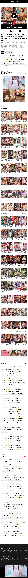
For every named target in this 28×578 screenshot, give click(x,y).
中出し (13, 459)
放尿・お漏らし (6, 526)
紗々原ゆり (12, 449)
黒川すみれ (19, 398)
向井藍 (19, 416)
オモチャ (10, 499)
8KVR (23, 535)
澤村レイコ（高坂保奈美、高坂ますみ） (15, 59)
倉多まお (19, 400)
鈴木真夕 (20, 447)
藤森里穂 (4, 398)
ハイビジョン (12, 491)
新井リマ (4, 436)
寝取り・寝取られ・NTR (8, 473)
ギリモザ (16, 506)
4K (15, 504)
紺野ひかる (21, 414)
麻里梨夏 (19, 436)
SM (23, 531)
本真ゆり (4, 416)
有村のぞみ (11, 400)
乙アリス (12, 378)
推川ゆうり (19, 391)
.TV (14, 2)
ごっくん (17, 515)
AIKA (18, 376)
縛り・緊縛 (15, 526)
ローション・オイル (20, 499)
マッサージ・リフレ (7, 515)
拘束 (2, 65)
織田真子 (19, 445)
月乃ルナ (19, 422)
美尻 (21, 502)
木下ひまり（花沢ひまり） (8, 376)
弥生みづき (22, 371)
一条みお (12, 420)
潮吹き (6, 65)
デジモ (20, 468)
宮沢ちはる (5, 443)
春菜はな (16, 387)
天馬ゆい (19, 389)
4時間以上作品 (11, 63)
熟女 (10, 65)
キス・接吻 (20, 491)
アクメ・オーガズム (7, 508)
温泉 (4, 531)
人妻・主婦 (21, 461)
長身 (9, 531)
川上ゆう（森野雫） (7, 387)
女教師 (4, 524)
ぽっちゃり (16, 531)
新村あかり (13, 371)
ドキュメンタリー (15, 484)
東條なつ (4, 411)
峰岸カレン (14, 55)
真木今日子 (5, 409)
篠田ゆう (22, 367)
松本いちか (5, 371)
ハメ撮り (5, 468)
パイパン (5, 484)
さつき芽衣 (13, 393)
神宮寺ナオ (5, 425)
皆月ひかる (12, 380)
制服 (12, 486)
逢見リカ (4, 449)
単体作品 (5, 459)
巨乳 (25, 63)
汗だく (19, 529)
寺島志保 (9, 55)
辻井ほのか (5, 405)
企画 (4, 482)
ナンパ (11, 479)
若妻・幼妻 (15, 535)
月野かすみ (13, 414)
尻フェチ (22, 497)
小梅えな (12, 447)
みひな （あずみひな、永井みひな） (10, 407)
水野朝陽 (12, 391)
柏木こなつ (5, 418)
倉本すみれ (12, 384)
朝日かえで (4, 57)
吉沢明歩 (12, 436)
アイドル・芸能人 (20, 517)
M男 (23, 526)
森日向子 (4, 396)
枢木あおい (13, 382)
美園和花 (5, 373)
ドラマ (4, 479)
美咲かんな (5, 393)
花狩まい (12, 445)
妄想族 (10, 482)
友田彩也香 (19, 429)
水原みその (20, 425)
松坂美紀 (10, 57)
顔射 (22, 477)
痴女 (4, 466)
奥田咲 (4, 438)
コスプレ (15, 488)
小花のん (12, 427)
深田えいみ (5, 402)
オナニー (19, 493)
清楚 (22, 533)
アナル (19, 513)
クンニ (12, 529)
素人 (14, 461)
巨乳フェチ (11, 524)
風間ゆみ (12, 389)
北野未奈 (20, 396)
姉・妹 (16, 511)
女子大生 (5, 486)
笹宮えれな (9, 61)
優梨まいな (5, 414)
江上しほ (15, 57)
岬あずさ (20, 443)
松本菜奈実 (20, 418)
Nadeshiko (4, 63)
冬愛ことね (12, 411)
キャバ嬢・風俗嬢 (6, 506)
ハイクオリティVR (7, 511)
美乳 (4, 470)
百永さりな (5, 427)
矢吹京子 (3, 61)
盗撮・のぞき (6, 488)
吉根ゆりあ (21, 382)
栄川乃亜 (4, 445)
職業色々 (16, 520)
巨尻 (17, 482)
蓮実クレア (12, 373)
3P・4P (13, 468)
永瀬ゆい (12, 418)
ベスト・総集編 (19, 63)
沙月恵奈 (4, 380)
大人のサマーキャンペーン (8, 513)
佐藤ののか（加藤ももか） (8, 429)
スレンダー (11, 466)
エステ (11, 522)
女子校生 (13, 475)
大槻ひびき (13, 367)
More (26, 73)
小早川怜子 (5, 382)
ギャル (11, 493)
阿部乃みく (5, 447)
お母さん (5, 533)
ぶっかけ (5, 522)
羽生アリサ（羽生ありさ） (8, 422)
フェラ (19, 466)
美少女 (4, 464)
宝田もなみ (20, 411)
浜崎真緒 (20, 57)
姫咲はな (4, 384)
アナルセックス (13, 533)
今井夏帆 (12, 425)
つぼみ (23, 407)
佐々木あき (20, 380)
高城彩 (14, 61)
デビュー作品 (14, 495)
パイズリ (5, 475)
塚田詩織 (11, 438)
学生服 (4, 517)
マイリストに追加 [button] (9, 52)
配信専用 (19, 486)
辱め (4, 491)
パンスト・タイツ (6, 520)
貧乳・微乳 (21, 504)
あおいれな (12, 396)
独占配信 (5, 493)
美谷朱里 (19, 402)
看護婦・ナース (6, 535)
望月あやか (5, 431)
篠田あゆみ (5, 420)
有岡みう (20, 420)
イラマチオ (5, 495)
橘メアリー (12, 416)
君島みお (4, 389)
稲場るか (20, 409)
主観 (4, 499)
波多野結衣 (5, 367)
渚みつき (4, 378)
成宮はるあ (21, 55)
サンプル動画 (6, 461)
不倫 (24, 484)
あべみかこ (12, 440)
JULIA (18, 378)
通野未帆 (12, 409)
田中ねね (4, 391)
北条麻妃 (18, 438)
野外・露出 (5, 529)
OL (22, 488)
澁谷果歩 (3, 59)
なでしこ (19, 61)
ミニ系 (10, 517)
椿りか (4, 400)
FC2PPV (18, 464)
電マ (4, 504)
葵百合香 (12, 443)
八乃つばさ (21, 393)
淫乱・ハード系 (6, 477)
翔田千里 (12, 398)
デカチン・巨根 (20, 522)
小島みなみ (20, 449)
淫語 (9, 504)
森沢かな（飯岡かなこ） (8, 369)
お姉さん (19, 479)
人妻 (15, 502)
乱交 (9, 502)
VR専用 (17, 508)
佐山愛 (19, 440)
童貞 (19, 524)
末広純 (12, 402)
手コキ (4, 497)
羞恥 (22, 495)
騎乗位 (15, 477)
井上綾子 (3, 55)
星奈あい (20, 427)
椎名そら (4, 440)
